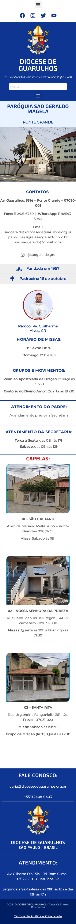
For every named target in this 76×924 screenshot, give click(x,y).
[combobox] (38, 86)
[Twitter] (43, 15)
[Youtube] (54, 15)
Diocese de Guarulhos (38, 64)
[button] (38, 4)
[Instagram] (32, 15)
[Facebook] (22, 15)
